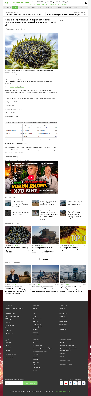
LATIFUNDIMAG (64, 361)
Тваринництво (67, 7)
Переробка (40, 7)
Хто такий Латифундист (66, 345)
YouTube (35, 357)
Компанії (8, 348)
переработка (19, 160)
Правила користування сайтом (68, 348)
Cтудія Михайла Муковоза (63, 391)
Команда (62, 353)
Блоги (42, 245)
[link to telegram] (61, 383)
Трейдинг (8, 330)
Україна (35, 308)
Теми (8, 322)
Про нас (61, 342)
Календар (8, 342)
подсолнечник (9, 160)
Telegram (35, 359)
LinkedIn (35, 365)
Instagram (36, 362)
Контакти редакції (65, 350)
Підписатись (30, 383)
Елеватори (58, 7)
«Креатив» (9, 116)
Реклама (36, 340)
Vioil (7, 105)
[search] (86, 3)
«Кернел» (8, 83)
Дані (7, 340)
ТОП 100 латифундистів (13, 316)
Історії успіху (63, 319)
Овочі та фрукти (79, 7)
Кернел (27, 160)
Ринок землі (49, 7)
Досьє (7, 345)
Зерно (9, 7)
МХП (7, 112)
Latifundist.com (65, 340)
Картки (61, 327)
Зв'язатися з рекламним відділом (43, 348)
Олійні (15, 7)
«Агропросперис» (39, 150)
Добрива (21, 7)
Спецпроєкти (63, 313)
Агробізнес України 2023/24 (14, 308)
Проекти (9, 305)
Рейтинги (72, 245)
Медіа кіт (35, 342)
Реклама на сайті (38, 345)
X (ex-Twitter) (36, 367)
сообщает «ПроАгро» (17, 87)
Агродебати (63, 324)
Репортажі (62, 329)
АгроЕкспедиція (10, 313)
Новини (16, 245)
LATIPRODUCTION (65, 364)
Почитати (63, 305)
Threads (35, 370)
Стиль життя (63, 321)
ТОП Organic (9, 319)
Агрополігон (9, 311)
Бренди (8, 350)
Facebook (35, 354)
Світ (34, 311)
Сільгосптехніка (30, 7)
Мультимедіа (11, 354)
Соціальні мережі (40, 352)
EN (83, 3)
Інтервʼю (13, 284)
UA (80, 3)
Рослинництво (10, 325)
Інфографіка (9, 357)
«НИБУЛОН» (28, 150)
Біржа (61, 357)
